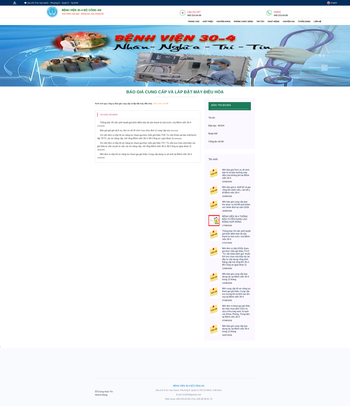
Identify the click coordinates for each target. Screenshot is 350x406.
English (333, 3)
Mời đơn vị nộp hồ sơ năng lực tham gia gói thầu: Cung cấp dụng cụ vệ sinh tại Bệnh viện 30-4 (146, 154)
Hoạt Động (273, 21)
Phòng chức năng (243, 21)
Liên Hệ (317, 21)
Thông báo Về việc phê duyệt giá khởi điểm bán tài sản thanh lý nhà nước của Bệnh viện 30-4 (145, 122)
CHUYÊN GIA (289, 21)
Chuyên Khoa (223, 21)
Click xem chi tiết (160, 103)
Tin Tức (260, 21)
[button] (26, 56)
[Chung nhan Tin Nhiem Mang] (106, 393)
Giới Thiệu (208, 21)
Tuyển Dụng (304, 21)
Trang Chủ (193, 21)
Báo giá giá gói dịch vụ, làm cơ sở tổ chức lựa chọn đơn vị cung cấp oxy (135, 130)
